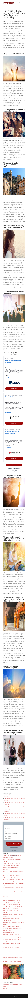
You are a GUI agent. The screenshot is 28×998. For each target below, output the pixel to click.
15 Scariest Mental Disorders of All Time (12, 955)
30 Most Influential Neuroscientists (11, 926)
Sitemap (5, 988)
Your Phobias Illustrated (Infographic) (12, 937)
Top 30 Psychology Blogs (8, 932)
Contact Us (5, 986)
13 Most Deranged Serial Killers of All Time (13, 961)
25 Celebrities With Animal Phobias (11, 934)
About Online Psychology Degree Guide (12, 984)
